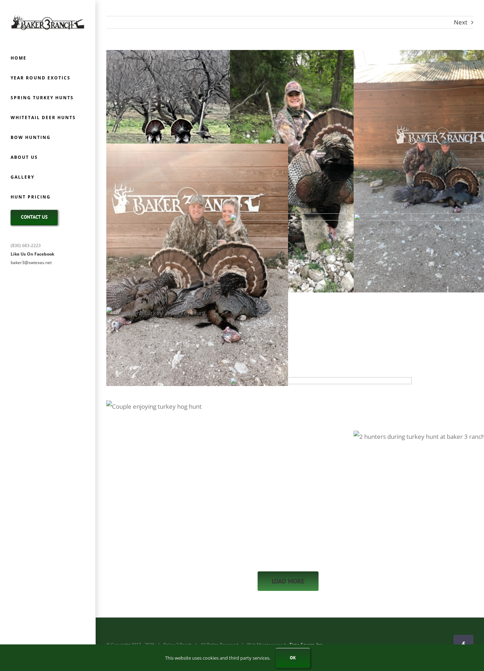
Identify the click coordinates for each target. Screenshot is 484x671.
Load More (288, 581)
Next (460, 22)
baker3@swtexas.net (31, 262)
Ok (293, 658)
